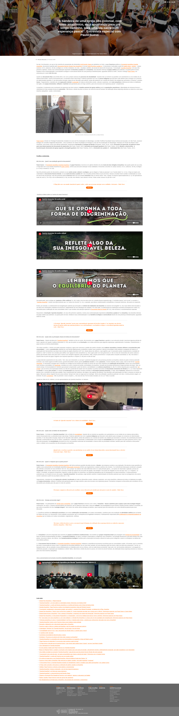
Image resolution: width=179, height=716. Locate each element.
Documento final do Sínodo (98, 309)
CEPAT (57, 694)
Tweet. (90, 187)
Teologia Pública (70, 691)
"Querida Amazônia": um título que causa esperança (52, 671)
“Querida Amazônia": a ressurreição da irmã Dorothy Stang (54, 673)
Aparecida (57, 365)
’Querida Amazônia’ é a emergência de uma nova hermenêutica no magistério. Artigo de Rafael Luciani (66, 639)
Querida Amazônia (126, 68)
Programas (71, 688)
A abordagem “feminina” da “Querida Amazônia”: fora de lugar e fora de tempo (59, 628)
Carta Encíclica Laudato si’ (94, 66)
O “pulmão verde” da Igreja (46, 632)
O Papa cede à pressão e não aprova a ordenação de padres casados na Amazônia (61, 664)
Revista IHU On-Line (92, 691)
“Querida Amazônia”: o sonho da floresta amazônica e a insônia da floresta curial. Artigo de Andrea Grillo (66, 605)
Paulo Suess (131, 71)
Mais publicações (91, 689)
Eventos (102, 688)
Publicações (93, 688)
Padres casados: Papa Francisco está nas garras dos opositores (56, 677)
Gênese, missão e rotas (61, 689)
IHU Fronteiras (70, 692)
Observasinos (70, 689)
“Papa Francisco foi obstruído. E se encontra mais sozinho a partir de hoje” (59, 641)
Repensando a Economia (72, 694)
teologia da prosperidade (132, 534)
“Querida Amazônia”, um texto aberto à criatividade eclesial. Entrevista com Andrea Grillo (62, 603)
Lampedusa (50, 375)
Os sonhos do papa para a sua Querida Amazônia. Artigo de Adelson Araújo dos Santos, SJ (63, 658)
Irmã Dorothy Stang (85, 64)
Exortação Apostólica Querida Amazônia (57, 165)
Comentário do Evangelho (115, 689)
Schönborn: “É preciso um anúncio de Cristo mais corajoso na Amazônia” (58, 637)
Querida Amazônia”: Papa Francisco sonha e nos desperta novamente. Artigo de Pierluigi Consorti (64, 607)
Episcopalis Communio (73, 467)
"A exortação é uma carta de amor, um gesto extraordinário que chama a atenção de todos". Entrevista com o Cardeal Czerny (72, 654)
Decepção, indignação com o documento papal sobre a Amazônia (56, 624)
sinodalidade (78, 434)
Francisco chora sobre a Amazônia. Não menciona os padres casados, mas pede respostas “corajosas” (66, 660)
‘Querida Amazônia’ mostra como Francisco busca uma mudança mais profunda (60, 622)
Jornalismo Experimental (83, 694)
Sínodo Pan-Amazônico (114, 699)
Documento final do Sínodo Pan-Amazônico (70, 66)
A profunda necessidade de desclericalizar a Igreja (52, 635)
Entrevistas (80, 691)
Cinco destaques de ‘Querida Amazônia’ (49, 645)
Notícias (81, 688)
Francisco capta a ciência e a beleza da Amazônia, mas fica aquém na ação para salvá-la (62, 626)
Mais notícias (80, 689)
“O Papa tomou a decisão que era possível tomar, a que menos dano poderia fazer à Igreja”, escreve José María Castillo (70, 643)
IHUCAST (80, 695)
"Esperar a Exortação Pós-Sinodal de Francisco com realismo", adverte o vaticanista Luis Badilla (64, 675)
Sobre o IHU (60, 688)
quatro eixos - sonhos (130, 66)
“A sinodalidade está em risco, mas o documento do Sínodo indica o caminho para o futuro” (63, 630)
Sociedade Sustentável (71, 695)
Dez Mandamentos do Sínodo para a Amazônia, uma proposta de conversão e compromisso (63, 679)
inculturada (75, 82)
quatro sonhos (65, 166)
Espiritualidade (115, 688)
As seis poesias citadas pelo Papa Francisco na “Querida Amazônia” (57, 647)
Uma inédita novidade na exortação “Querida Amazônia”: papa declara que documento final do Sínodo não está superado (70, 652)
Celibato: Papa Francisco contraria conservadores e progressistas (56, 667)
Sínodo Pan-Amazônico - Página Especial (50, 600)
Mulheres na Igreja (113, 701)
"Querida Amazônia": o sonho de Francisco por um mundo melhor (56, 656)
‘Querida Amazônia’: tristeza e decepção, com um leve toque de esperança (58, 669)
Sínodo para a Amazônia (63, 503)
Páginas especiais (81, 692)
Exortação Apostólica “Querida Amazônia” (69, 543)
